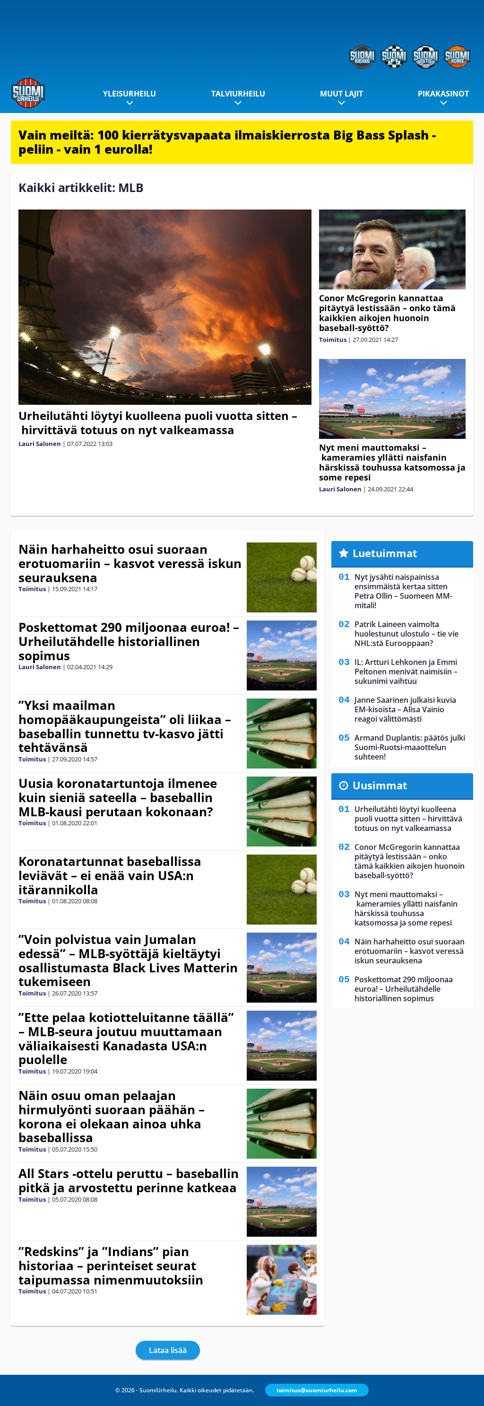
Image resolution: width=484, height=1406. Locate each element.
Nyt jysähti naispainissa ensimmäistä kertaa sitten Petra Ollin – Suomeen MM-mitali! (403, 591)
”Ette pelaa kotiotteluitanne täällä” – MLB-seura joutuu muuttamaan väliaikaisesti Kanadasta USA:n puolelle (126, 1038)
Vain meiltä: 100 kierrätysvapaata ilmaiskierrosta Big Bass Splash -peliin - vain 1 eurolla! (227, 141)
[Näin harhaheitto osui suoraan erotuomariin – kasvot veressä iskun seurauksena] (281, 577)
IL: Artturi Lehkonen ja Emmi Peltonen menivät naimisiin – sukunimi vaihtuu (406, 671)
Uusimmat (380, 785)
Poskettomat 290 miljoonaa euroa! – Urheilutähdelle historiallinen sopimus (128, 641)
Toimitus (332, 339)
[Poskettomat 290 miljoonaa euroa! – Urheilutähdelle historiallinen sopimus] (281, 655)
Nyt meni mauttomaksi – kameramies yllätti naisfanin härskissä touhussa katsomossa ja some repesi (392, 462)
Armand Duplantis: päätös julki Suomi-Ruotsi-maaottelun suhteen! (409, 747)
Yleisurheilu (129, 93)
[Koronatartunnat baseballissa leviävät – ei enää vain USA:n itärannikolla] (281, 890)
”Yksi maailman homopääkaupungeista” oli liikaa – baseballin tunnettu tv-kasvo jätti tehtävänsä (124, 726)
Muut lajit (341, 93)
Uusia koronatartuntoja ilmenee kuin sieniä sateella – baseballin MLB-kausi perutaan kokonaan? (117, 797)
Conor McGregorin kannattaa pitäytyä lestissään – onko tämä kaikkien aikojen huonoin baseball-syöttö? (387, 312)
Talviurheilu (238, 93)
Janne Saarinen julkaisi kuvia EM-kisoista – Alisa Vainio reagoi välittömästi (405, 709)
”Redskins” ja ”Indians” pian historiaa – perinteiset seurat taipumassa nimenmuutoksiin (110, 1265)
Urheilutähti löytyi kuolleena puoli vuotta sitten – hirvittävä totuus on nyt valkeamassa (157, 422)
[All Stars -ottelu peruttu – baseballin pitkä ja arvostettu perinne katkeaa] (281, 1202)
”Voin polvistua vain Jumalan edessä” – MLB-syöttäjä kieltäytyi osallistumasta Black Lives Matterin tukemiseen (128, 960)
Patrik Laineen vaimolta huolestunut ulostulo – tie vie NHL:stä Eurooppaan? (406, 633)
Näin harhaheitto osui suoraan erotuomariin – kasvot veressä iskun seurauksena (130, 563)
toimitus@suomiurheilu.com (317, 1390)
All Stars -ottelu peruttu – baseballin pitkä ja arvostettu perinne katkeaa (128, 1180)
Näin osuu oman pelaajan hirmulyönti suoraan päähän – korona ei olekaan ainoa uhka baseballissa (111, 1116)
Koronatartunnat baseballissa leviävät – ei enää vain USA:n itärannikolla (109, 875)
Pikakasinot (443, 93)
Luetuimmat (385, 553)
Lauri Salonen (39, 443)
